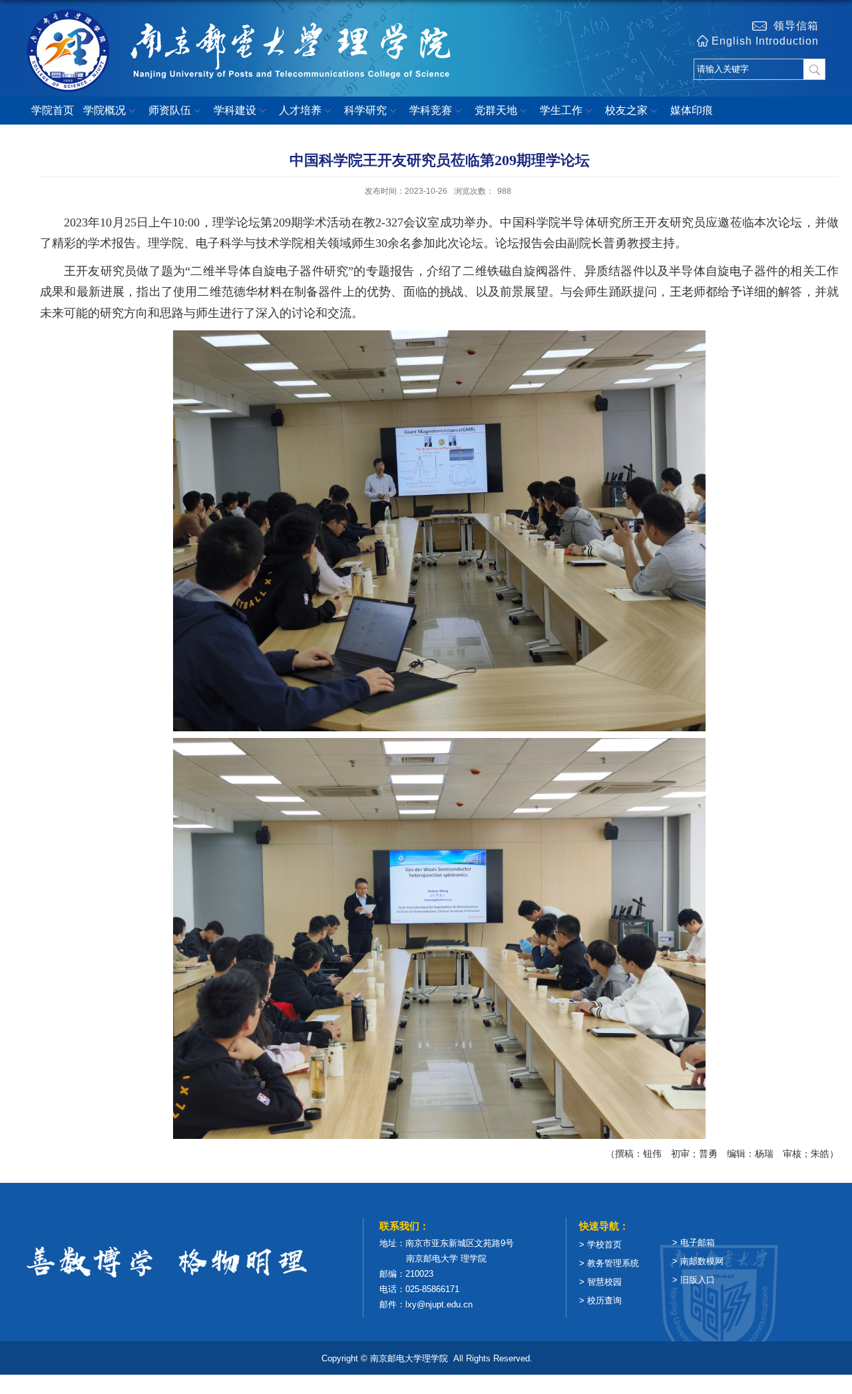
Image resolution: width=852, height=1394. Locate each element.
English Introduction (765, 41)
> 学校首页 (600, 1244)
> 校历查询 (600, 1300)
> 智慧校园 (600, 1282)
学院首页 (52, 110)
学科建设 (235, 110)
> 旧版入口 (693, 1280)
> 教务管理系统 (609, 1263)
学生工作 (561, 110)
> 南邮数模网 (698, 1261)
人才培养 (300, 110)
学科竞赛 (430, 110)
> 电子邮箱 (693, 1242)
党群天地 (496, 110)
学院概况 (104, 110)
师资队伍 (169, 110)
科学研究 (365, 110)
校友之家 (626, 110)
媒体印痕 (691, 110)
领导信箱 (793, 25)
